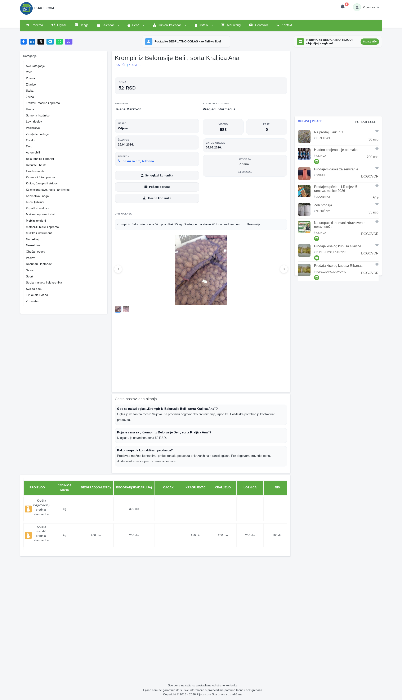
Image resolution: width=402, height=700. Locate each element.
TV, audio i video (37, 294)
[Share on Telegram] (50, 42)
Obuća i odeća (35, 251)
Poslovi (30, 257)
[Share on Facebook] (24, 42)
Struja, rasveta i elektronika (44, 282)
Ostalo (30, 140)
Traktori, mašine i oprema (43, 103)
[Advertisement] (201, 356)
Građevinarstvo (36, 171)
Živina (30, 96)
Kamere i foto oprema (40, 177)
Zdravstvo (32, 301)
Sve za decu (34, 288)
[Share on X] (40, 42)
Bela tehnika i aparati (40, 158)
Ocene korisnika (159, 198)
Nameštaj (32, 239)
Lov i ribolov (34, 121)
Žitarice (31, 84)
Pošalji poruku (159, 186)
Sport (29, 276)
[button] (108, 25)
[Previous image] (118, 269)
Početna (37, 25)
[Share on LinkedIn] (32, 42)
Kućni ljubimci (35, 202)
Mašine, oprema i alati (40, 214)
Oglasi (61, 25)
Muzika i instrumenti (39, 233)
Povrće (30, 78)
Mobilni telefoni (36, 220)
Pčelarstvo (33, 127)
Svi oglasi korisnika (159, 175)
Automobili (33, 152)
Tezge (84, 25)
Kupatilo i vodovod (38, 208)
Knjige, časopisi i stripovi (42, 183)
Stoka (30, 90)
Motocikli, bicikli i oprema (42, 227)
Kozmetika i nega (37, 196)
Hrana (30, 109)
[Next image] (284, 269)
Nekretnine (33, 245)
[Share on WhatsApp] (59, 42)
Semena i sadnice (38, 115)
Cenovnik (261, 25)
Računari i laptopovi (39, 264)
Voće (29, 72)
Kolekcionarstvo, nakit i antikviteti (48, 189)
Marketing (233, 25)
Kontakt (286, 25)
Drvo (29, 146)
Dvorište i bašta (36, 165)
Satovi (30, 270)
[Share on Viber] (68, 42)
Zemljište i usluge (37, 134)
